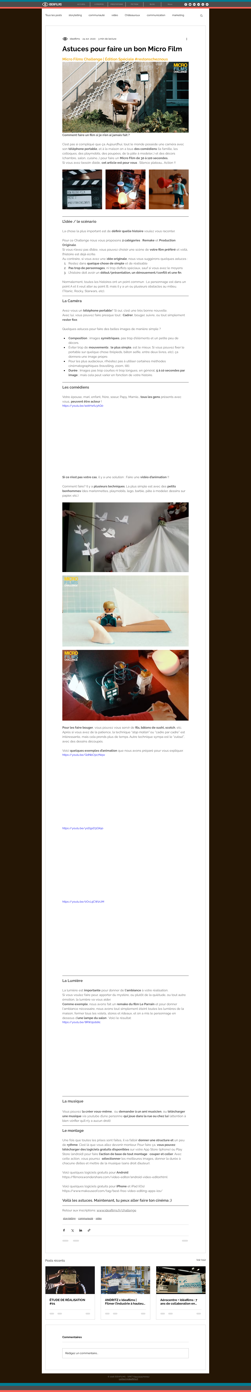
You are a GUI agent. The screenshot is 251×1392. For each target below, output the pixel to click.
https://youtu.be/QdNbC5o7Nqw (83, 754)
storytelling (75, 15)
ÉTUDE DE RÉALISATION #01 (67, 1301)
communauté (97, 15)
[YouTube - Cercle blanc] (190, 4)
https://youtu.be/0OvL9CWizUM (83, 901)
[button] (201, 15)
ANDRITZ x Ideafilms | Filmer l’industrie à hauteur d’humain (125, 1301)
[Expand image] (82, 189)
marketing (178, 15)
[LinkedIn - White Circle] (202, 4)
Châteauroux (132, 15)
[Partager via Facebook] (64, 1230)
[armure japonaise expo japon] (70, 1280)
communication (156, 15)
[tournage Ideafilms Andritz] (125, 1280)
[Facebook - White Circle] (185, 4)
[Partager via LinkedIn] (80, 1230)
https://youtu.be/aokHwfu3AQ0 (82, 405)
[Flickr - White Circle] (194, 4)
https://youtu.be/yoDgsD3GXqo (82, 828)
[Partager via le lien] (89, 1230)
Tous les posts (53, 15)
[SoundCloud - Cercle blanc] (198, 4)
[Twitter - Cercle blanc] (207, 4)
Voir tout (201, 1260)
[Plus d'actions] (187, 39)
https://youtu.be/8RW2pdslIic (81, 1022)
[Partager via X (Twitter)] (72, 1230)
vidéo (114, 15)
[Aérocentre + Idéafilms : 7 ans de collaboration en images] (181, 1280)
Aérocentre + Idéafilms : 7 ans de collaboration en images (178, 1301)
